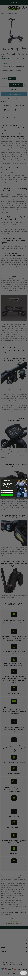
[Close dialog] (26, 479)
